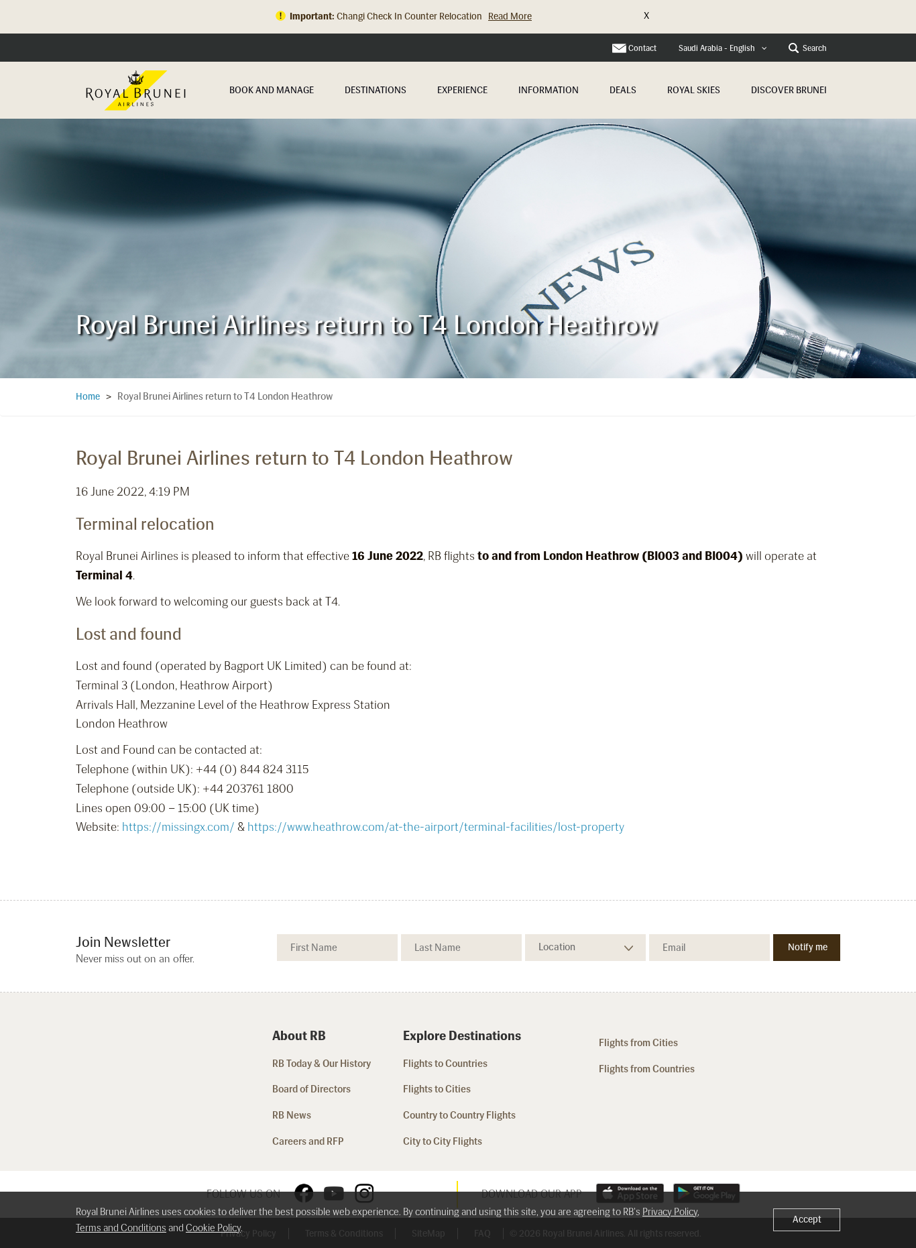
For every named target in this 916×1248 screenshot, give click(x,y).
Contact (642, 48)
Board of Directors (311, 1089)
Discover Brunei (789, 90)
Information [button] (548, 90)
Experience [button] (462, 90)
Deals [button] (623, 90)
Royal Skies (693, 90)
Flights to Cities (437, 1089)
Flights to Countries (445, 1064)
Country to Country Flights (460, 1115)
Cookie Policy (213, 1228)
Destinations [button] (375, 90)
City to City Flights (443, 1141)
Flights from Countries (647, 1069)
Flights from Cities (638, 1043)
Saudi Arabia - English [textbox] (717, 48)
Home (88, 396)
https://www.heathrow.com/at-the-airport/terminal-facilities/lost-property (435, 826)
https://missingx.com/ (178, 826)
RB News (291, 1115)
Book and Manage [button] (271, 90)
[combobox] (723, 48)
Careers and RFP (308, 1141)
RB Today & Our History (321, 1064)
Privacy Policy (669, 1212)
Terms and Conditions (121, 1228)
